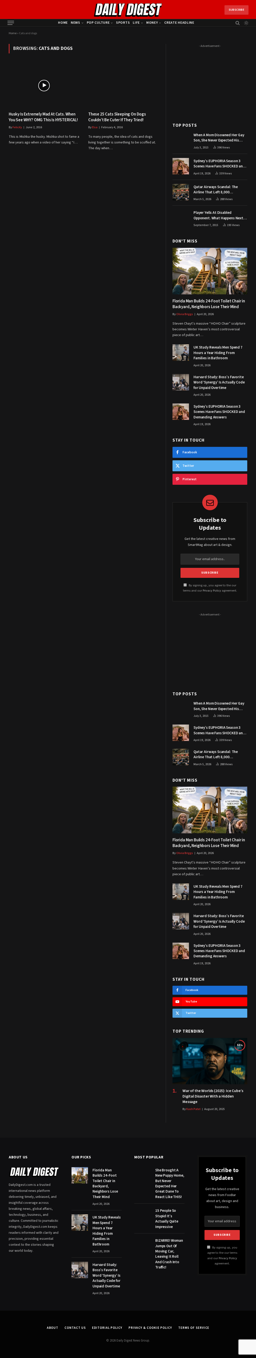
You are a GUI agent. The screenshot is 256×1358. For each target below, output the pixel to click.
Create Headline (179, 22)
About (52, 1328)
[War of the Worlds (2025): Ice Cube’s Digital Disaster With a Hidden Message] (209, 1061)
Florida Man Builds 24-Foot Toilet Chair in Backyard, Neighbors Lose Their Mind (208, 304)
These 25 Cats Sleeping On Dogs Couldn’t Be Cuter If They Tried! (117, 117)
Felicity (17, 127)
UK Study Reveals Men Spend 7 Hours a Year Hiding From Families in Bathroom (218, 353)
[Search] (237, 22)
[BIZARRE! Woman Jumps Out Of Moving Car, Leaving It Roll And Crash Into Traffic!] (142, 1245)
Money (152, 22)
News (75, 22)
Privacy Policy (212, 590)
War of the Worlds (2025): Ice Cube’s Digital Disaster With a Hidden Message (212, 1096)
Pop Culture (98, 22)
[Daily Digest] (128, 9)
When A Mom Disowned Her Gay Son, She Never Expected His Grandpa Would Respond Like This (219, 137)
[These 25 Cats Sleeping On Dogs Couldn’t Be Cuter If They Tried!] (123, 85)
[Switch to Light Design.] (245, 23)
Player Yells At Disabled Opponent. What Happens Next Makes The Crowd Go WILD (218, 215)
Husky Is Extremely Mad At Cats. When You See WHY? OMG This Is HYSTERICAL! (43, 117)
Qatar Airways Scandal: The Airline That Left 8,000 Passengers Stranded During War (220, 189)
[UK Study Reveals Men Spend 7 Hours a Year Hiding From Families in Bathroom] (180, 352)
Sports (123, 22)
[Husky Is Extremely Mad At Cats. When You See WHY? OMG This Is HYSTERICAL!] (44, 85)
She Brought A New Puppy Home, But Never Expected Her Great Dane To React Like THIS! (169, 1184)
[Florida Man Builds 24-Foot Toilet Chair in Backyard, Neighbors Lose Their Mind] (209, 271)
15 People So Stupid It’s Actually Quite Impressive (166, 1218)
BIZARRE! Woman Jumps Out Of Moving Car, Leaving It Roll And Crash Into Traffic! (169, 1254)
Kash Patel (193, 1109)
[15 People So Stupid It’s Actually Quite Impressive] (142, 1216)
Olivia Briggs (184, 314)
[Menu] (11, 22)
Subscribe (236, 10)
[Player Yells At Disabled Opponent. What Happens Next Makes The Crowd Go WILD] (180, 218)
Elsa (95, 127)
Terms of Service (194, 1328)
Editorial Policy (107, 1328)
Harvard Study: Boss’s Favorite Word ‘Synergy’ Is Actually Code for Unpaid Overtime (219, 382)
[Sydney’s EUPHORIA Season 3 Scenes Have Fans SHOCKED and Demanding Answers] (180, 166)
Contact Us (75, 1328)
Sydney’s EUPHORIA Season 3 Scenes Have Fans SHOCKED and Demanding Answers (219, 163)
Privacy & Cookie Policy (150, 1328)
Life (136, 22)
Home (63, 22)
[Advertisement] (209, 80)
